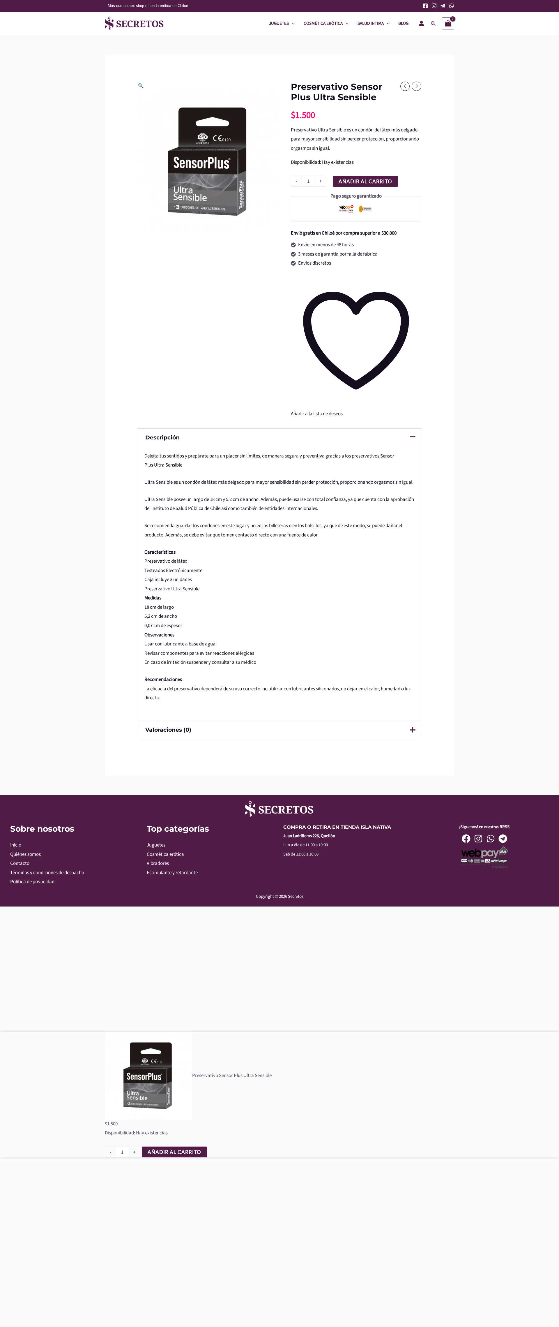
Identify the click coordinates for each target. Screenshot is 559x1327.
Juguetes (156, 845)
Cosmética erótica (165, 854)
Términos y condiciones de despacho (47, 872)
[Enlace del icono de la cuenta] (421, 23)
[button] (433, 23)
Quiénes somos (25, 854)
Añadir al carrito (365, 181)
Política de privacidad (32, 881)
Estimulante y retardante (172, 872)
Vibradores (158, 863)
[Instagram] (434, 5)
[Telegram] (442, 5)
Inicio (15, 845)
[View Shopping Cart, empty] (448, 23)
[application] (292, 23)
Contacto (19, 863)
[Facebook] (425, 5)
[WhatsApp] (451, 5)
